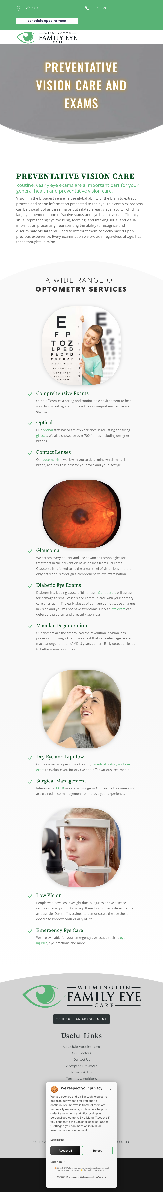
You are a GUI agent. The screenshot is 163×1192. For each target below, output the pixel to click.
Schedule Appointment (47, 20)
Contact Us (81, 1059)
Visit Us (32, 7)
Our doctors (107, 592)
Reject (97, 1150)
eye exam (118, 609)
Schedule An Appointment (81, 1019)
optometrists (52, 459)
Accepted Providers (81, 1066)
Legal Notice (57, 1139)
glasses (41, 435)
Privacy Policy (81, 1072)
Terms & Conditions (81, 1078)
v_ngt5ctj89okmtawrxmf (81, 1177)
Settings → (57, 1161)
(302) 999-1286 (119, 1142)
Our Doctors (81, 1053)
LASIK (60, 788)
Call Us (100, 7)
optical (48, 430)
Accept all (65, 1150)
